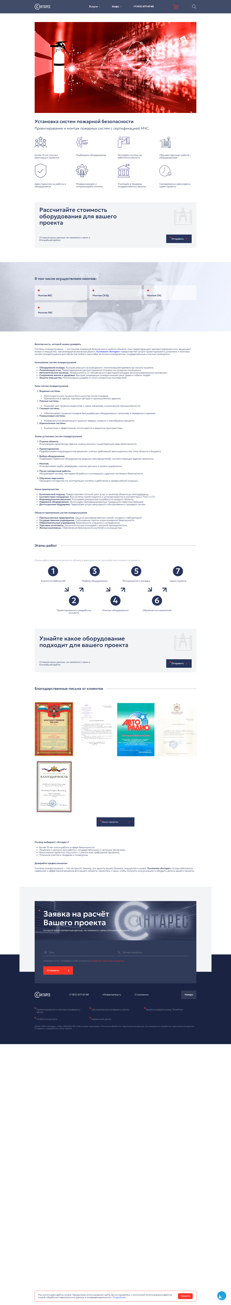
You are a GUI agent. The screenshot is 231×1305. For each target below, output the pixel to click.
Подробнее (119, 1297)
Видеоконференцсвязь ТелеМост (164, 1009)
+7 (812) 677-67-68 (143, 6)
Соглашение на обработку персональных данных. (170, 1026)
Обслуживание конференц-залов (110, 1009)
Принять (185, 1296)
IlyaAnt (68, 1028)
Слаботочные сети (46, 1019)
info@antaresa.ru (112, 994)
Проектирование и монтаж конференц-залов (58, 1011)
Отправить (53, 970)
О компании (142, 994)
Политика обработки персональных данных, (123, 1026)
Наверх (189, 994)
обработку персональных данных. (108, 960)
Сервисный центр (101, 1019)
